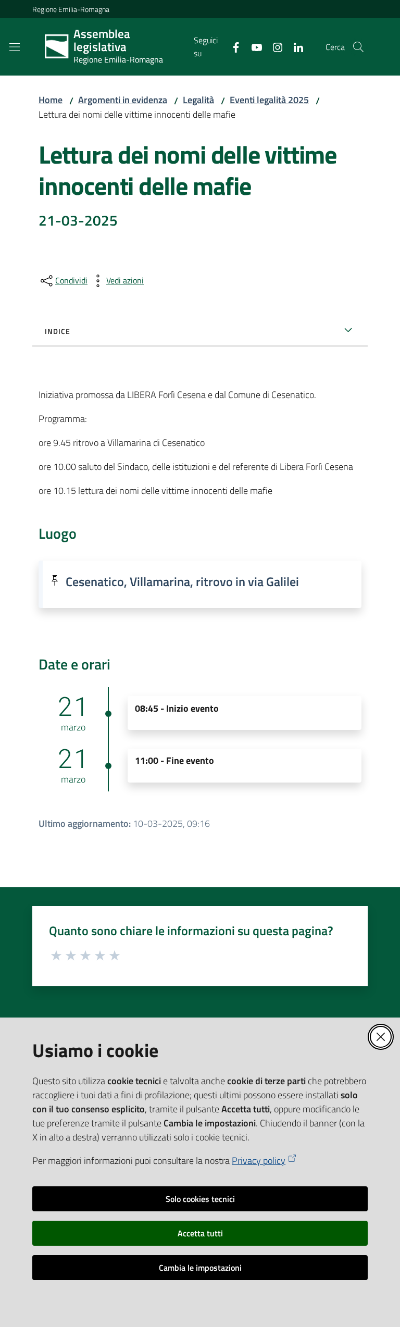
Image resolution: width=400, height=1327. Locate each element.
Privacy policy (258, 1161)
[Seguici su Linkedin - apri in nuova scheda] (294, 46)
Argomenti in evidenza (122, 100)
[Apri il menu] (14, 47)
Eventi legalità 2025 (269, 100)
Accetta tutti (200, 1233)
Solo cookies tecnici (200, 1199)
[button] (358, 47)
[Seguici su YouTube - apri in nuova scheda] (252, 46)
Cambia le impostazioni (200, 1267)
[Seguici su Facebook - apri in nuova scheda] (231, 46)
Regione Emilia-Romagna (70, 9)
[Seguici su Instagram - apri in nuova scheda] (273, 46)
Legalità (198, 100)
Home (51, 100)
